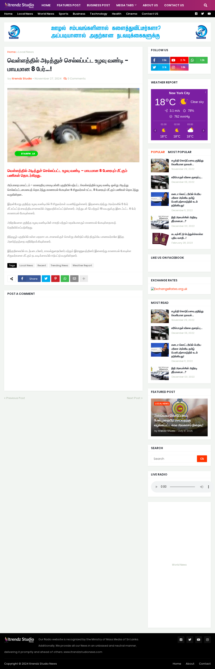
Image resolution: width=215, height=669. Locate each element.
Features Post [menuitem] (69, 5)
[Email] (74, 278)
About (190, 664)
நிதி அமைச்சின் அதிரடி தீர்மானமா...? (184, 219)
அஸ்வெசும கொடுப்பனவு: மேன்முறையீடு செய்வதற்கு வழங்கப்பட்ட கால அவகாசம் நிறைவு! (178, 420)
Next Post (133, 398)
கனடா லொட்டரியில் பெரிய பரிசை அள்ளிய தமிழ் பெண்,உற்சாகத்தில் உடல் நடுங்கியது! (186, 200)
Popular (158, 152)
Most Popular (179, 152)
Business (79, 14)
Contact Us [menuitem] (174, 5)
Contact (205, 664)
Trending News (59, 265)
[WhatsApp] (65, 278)
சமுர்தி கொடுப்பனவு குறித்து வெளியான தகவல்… (187, 162)
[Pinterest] (55, 278)
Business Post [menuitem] (98, 5)
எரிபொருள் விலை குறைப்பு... (186, 177)
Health (116, 14)
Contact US (150, 14)
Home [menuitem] (46, 5)
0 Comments (77, 79)
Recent (42, 265)
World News (46, 14)
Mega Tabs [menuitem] (125, 5)
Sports (63, 14)
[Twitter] (46, 278)
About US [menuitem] (150, 5)
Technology (98, 14)
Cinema (131, 14)
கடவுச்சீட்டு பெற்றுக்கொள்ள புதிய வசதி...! (187, 236)
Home (8, 14)
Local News (25, 14)
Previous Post (15, 398)
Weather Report (82, 265)
